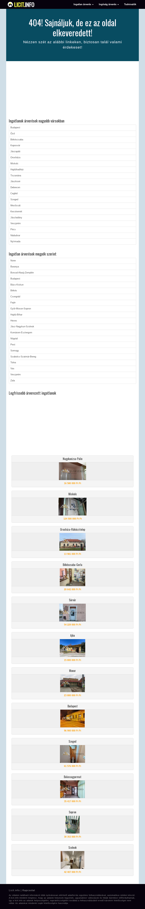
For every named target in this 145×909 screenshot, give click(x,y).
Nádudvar (15, 235)
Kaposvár (15, 145)
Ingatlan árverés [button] (83, 4)
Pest (12, 344)
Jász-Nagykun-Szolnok (22, 326)
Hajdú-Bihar (16, 314)
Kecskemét (16, 211)
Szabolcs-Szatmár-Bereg (23, 356)
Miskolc (14, 163)
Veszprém (15, 223)
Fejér (13, 302)
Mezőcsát (15, 205)
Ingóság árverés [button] (108, 4)
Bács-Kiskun (17, 285)
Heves (13, 320)
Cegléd (14, 193)
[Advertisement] (72, 90)
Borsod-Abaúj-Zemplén (22, 272)
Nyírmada (15, 241)
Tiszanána (15, 175)
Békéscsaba (16, 139)
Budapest (15, 127)
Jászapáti (15, 151)
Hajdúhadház (17, 169)
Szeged (14, 199)
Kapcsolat (28, 890)
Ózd (12, 133)
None (13, 260)
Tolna (13, 362)
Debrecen (15, 187)
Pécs (13, 229)
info (24, 4)
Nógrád (14, 338)
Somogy (14, 350)
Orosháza (15, 157)
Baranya (14, 266)
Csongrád (15, 296)
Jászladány (16, 217)
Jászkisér (15, 181)
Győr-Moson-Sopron (20, 308)
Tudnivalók (130, 4)
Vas (12, 368)
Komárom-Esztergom (21, 332)
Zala (12, 380)
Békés (13, 290)
